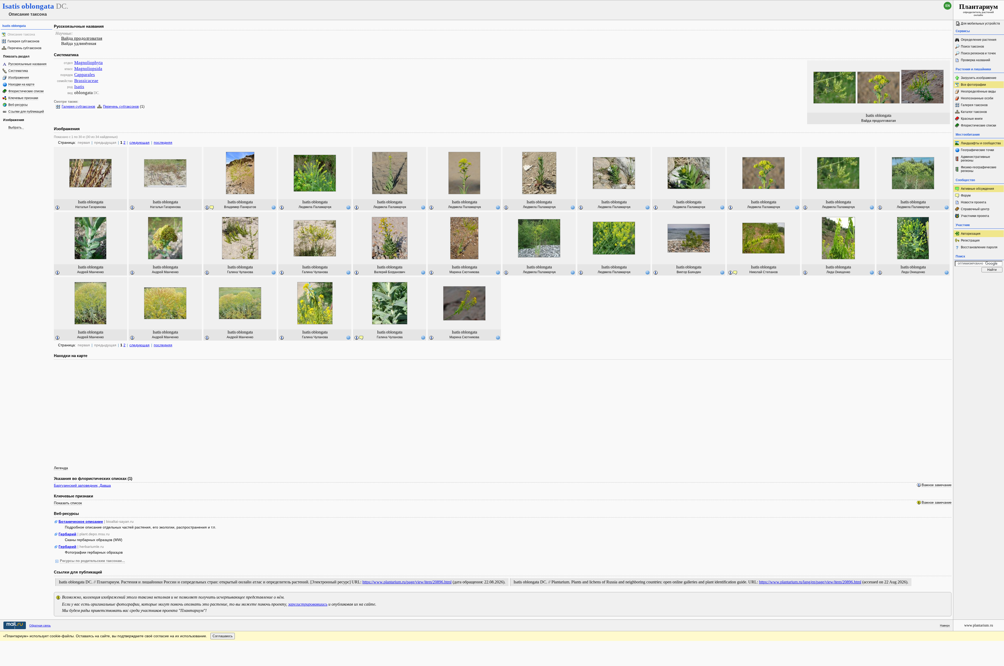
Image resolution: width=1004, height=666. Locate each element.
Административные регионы (975, 158)
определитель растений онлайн (978, 9)
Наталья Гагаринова (90, 207)
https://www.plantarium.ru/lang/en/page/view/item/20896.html (810, 582)
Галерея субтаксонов (23, 41)
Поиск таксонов (972, 46)
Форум (966, 195)
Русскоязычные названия (27, 64)
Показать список (68, 503)
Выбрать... (16, 127)
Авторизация (970, 234)
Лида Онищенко (838, 272)
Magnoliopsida (88, 68)
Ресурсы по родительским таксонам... (92, 561)
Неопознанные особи (977, 98)
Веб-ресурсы (18, 105)
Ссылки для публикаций (26, 111)
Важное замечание (936, 485)
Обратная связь (40, 625)
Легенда (61, 468)
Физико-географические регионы (978, 169)
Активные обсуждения (977, 189)
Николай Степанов (763, 272)
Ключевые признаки (23, 98)
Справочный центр (975, 209)
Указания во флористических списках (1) (93, 478)
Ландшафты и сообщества (981, 143)
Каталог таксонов (974, 112)
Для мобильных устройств (980, 23)
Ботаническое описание (81, 521)
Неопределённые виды (978, 91)
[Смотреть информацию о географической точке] (273, 207)
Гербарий (67, 534)
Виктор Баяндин (689, 272)
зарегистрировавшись (307, 604)
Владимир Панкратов (240, 207)
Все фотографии (973, 85)
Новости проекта (973, 202)
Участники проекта (975, 216)
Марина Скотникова (464, 272)
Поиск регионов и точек (978, 53)
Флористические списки (26, 91)
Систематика (18, 71)
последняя (163, 142)
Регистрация (970, 240)
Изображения (18, 77)
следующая (139, 142)
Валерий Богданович (389, 272)
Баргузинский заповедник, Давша (82, 485)
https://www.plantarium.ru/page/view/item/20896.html (407, 582)
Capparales (84, 74)
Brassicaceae (86, 80)
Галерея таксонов (974, 105)
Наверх (945, 625)
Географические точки (977, 150)
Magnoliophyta (88, 62)
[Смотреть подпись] (57, 208)
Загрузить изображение (978, 78)
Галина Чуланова (240, 272)
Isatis (79, 86)
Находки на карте (21, 84)
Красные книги (972, 118)
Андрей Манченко (90, 272)
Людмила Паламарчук (315, 207)
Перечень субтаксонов (24, 48)
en (947, 6)
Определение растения (978, 40)
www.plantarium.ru (978, 625)
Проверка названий (975, 60)
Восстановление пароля (979, 247)
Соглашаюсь (223, 636)
